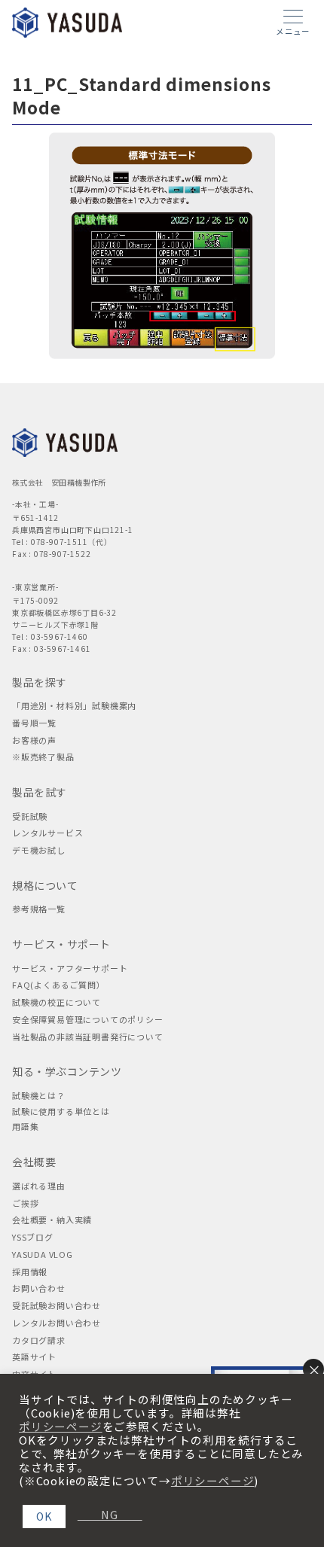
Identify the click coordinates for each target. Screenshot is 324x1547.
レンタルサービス (47, 833)
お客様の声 (34, 740)
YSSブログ (32, 1237)
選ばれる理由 (39, 1186)
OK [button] (44, 1516)
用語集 (25, 1126)
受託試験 (29, 816)
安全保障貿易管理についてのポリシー (88, 1019)
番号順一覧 (34, 723)
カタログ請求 (39, 1340)
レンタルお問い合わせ (56, 1323)
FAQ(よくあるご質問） (58, 985)
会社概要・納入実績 (52, 1220)
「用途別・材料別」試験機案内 (74, 705)
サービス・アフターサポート (69, 968)
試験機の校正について (56, 1002)
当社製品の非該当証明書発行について (88, 1037)
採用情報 (29, 1271)
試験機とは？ (39, 1095)
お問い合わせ (39, 1288)
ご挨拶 (25, 1203)
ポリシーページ (60, 1426)
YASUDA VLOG (42, 1254)
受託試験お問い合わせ (56, 1305)
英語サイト (34, 1357)
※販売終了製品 (43, 757)
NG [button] (104, 1514)
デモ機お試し (39, 850)
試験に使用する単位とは (61, 1111)
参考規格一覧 (39, 909)
